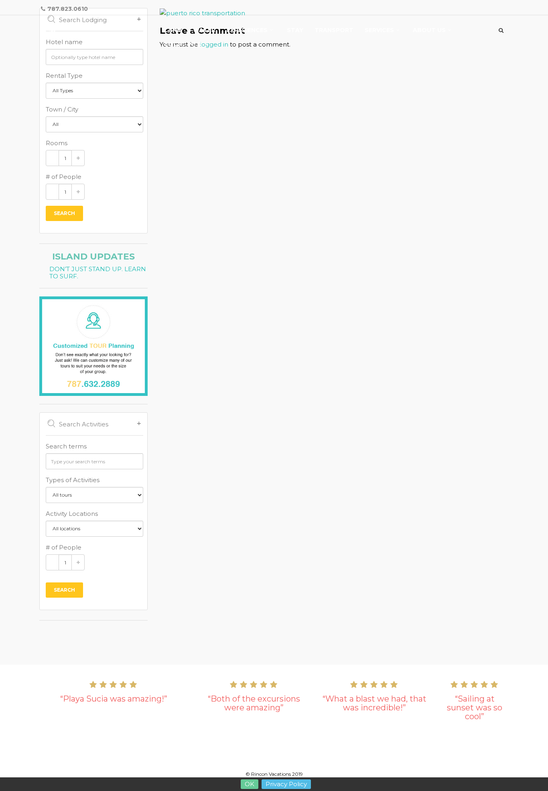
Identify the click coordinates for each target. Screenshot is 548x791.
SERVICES (379, 30)
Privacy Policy (286, 784)
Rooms (56, 143)
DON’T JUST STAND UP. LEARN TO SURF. (97, 273)
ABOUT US (429, 30)
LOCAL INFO (183, 44)
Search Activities (83, 424)
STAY (295, 30)
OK (249, 784)
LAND (173, 30)
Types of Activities (72, 480)
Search (64, 213)
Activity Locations (72, 513)
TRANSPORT (334, 30)
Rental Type (64, 75)
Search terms (66, 446)
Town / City (62, 109)
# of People (63, 177)
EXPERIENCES (247, 30)
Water (204, 30)
